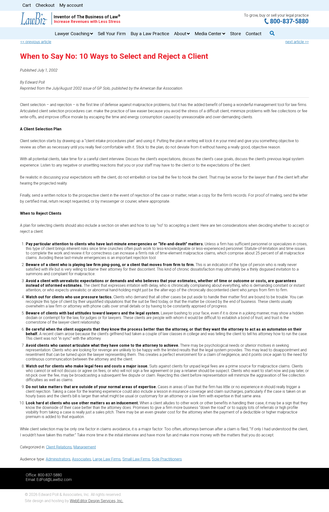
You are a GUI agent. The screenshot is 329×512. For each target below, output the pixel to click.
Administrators (58, 459)
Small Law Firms (136, 459)
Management (84, 447)
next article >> (297, 42)
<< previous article (35, 42)
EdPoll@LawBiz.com (54, 479)
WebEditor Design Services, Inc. (96, 501)
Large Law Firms (107, 459)
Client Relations (59, 447)
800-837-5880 (289, 21)
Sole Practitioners (167, 459)
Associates (81, 459)
